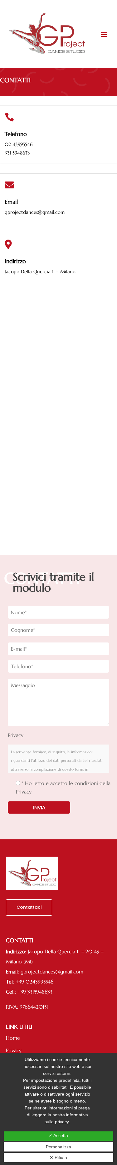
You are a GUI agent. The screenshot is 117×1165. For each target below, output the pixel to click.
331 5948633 (17, 153)
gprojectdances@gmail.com (35, 212)
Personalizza (58, 1146)
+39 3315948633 (34, 992)
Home (13, 1038)
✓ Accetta (58, 1135)
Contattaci (29, 907)
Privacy (14, 1050)
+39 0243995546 (34, 981)
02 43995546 (18, 144)
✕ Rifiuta (58, 1157)
